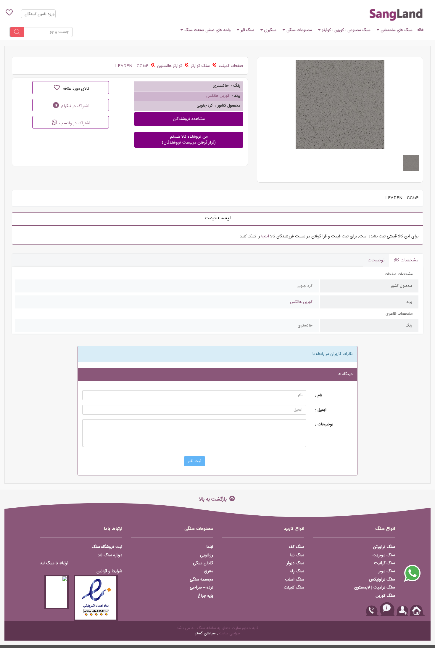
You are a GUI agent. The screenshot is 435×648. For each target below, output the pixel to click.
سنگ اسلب (294, 579)
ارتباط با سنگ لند (54, 563)
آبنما (210, 547)
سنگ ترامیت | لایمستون (374, 587)
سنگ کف (296, 547)
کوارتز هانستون (169, 66)
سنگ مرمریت (384, 555)
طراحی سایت (229, 633)
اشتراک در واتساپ (74, 123)
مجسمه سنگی (201, 579)
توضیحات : (324, 424)
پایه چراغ (205, 595)
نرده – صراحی (201, 587)
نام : (318, 395)
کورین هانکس (217, 95)
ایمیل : (320, 409)
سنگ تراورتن (384, 547)
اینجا (265, 236)
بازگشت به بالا (213, 499)
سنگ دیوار (295, 563)
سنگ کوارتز (200, 66)
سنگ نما (297, 555)
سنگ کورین (385, 595)
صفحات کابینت (231, 66)
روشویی (206, 555)
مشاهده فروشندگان (189, 119)
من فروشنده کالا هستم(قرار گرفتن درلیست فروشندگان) (189, 139)
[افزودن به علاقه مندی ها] (56, 87)
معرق (208, 571)
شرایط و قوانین (109, 571)
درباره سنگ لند (110, 555)
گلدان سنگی (203, 563)
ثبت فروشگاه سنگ (106, 547)
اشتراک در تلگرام (74, 106)
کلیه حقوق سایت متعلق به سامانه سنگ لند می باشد (217, 628)
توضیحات (376, 260)
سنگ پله (297, 571)
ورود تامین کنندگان (39, 14)
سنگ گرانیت (384, 563)
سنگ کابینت (294, 587)
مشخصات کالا (406, 260)
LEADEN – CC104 (131, 66)
